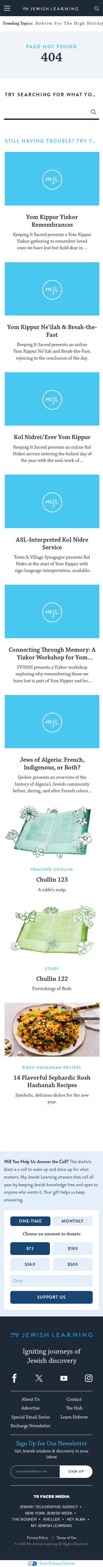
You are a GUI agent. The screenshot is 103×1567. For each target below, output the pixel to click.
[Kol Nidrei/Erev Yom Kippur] (52, 399)
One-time (30, 1221)
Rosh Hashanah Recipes (51, 1067)
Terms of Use (66, 1538)
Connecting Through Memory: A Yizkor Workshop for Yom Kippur (52, 654)
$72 (30, 1248)
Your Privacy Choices (57, 1563)
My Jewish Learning (51, 1526)
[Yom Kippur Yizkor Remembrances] (52, 179)
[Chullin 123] (52, 832)
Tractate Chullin (52, 869)
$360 (30, 1264)
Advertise (30, 1408)
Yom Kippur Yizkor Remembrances (52, 221)
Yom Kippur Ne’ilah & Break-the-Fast (52, 331)
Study (52, 968)
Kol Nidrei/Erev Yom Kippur (52, 437)
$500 (73, 1264)
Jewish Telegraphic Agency (49, 1507)
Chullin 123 (52, 880)
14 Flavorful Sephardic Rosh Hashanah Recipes (52, 1081)
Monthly (72, 1221)
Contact (74, 1399)
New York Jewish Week (49, 1513)
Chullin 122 (52, 979)
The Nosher (24, 1519)
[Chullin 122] (52, 931)
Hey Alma (76, 1519)
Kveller (51, 1519)
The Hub (74, 1408)
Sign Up (76, 1471)
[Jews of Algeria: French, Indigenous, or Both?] (52, 722)
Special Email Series (30, 1417)
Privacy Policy (37, 1538)
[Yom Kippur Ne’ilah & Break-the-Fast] (52, 289)
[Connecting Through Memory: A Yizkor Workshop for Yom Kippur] (52, 611)
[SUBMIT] (93, 113)
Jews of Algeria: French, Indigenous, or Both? (52, 764)
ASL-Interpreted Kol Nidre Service (52, 543)
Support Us (51, 1297)
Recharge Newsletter (30, 1426)
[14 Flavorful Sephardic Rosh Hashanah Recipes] (52, 1030)
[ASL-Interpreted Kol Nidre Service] (52, 501)
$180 (73, 1248)
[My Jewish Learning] (51, 1339)
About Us (31, 1399)
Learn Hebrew (74, 1417)
